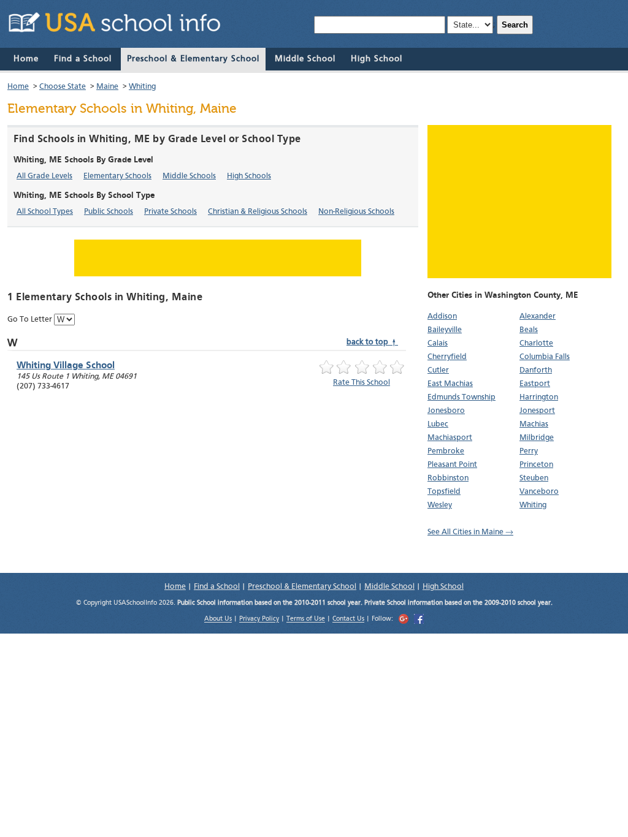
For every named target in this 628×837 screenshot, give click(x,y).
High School (376, 59)
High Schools (249, 176)
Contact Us (348, 619)
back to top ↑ (372, 342)
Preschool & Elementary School (193, 59)
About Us (218, 619)
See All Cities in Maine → (470, 532)
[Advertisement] (519, 201)
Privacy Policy (259, 619)
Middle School (305, 59)
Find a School (83, 59)
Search (515, 24)
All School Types (45, 212)
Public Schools (108, 212)
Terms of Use (305, 619)
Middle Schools (189, 176)
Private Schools (170, 212)
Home (26, 59)
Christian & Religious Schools (257, 212)
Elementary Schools (117, 176)
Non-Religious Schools (356, 212)
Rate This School (361, 383)
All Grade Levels (44, 176)
